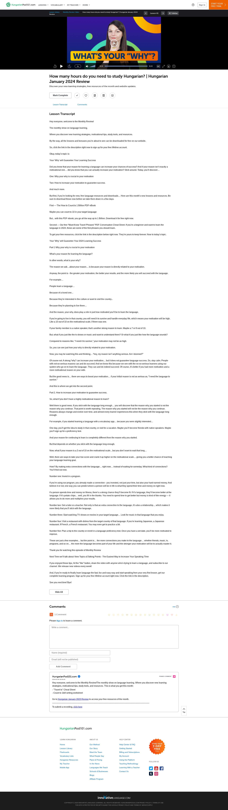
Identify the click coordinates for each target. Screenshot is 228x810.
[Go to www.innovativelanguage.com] (114, 797)
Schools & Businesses (99, 771)
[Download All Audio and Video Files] (112, 95)
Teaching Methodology (128, 764)
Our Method (95, 744)
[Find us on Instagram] (156, 774)
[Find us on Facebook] (162, 768)
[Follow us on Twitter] (151, 768)
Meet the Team (96, 752)
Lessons (42, 5)
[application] (114, 43)
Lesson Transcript (60, 104)
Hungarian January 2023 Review (73, 699)
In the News (94, 764)
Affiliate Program (96, 779)
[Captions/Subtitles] (158, 66)
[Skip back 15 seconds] (55, 66)
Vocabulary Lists (66, 756)
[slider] (92, 66)
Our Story (94, 748)
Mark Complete (60, 95)
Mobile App (64, 767)
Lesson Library (54, 12)
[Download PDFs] (103, 95)
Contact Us (124, 771)
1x (78, 66)
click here (77, 707)
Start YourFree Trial (217, 5)
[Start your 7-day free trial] (157, 747)
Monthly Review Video (71, 12)
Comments (82, 104)
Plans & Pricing (96, 760)
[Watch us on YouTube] (156, 768)
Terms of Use (158, 803)
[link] (146, 13)
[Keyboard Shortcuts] (173, 66)
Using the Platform (127, 760)
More (85, 5)
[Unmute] (87, 66)
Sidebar (174, 13)
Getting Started (125, 748)
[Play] (61, 66)
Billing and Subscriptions (129, 752)
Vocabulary (57, 5)
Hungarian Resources (69, 760)
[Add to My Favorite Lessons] (86, 95)
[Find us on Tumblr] (151, 774)
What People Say (97, 756)
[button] (193, 5)
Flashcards (64, 752)
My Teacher (72, 5)
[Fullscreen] (163, 66)
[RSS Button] (51, 615)
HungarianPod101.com (130, 803)
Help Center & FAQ (127, 744)
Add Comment (63, 666)
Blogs (92, 775)
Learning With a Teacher (129, 767)
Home (62, 744)
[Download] (168, 66)
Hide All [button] (59, 592)
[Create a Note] (95, 95)
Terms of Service (141, 805)
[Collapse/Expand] (114, 606)
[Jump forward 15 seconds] (69, 66)
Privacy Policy (145, 803)
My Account (124, 756)
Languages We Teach (99, 767)
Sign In (202, 5)
